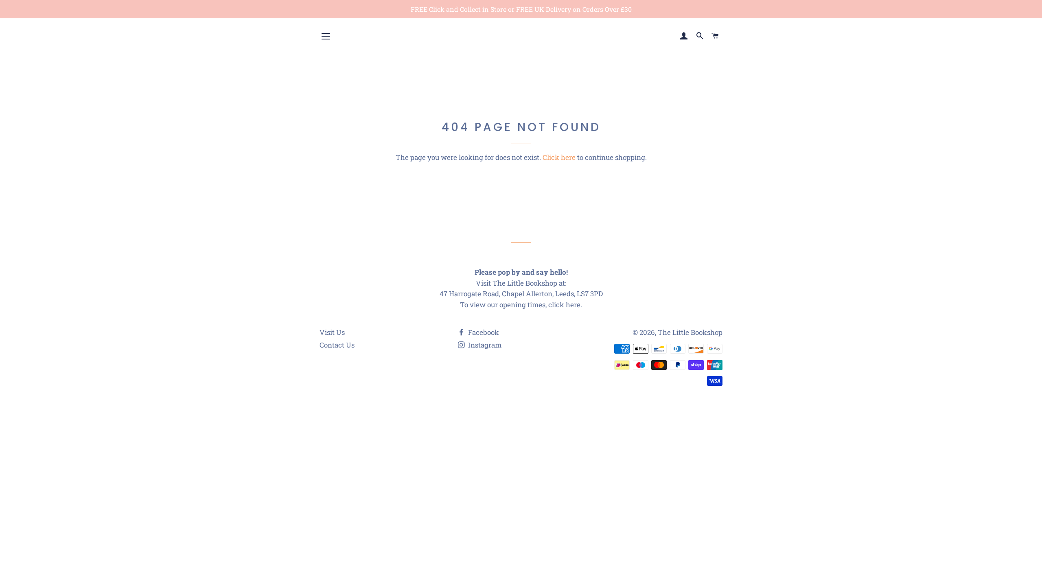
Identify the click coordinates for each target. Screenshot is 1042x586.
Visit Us (332, 332)
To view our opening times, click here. (521, 304)
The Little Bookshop (690, 332)
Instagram (483, 345)
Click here (559, 157)
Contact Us (337, 345)
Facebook (482, 332)
